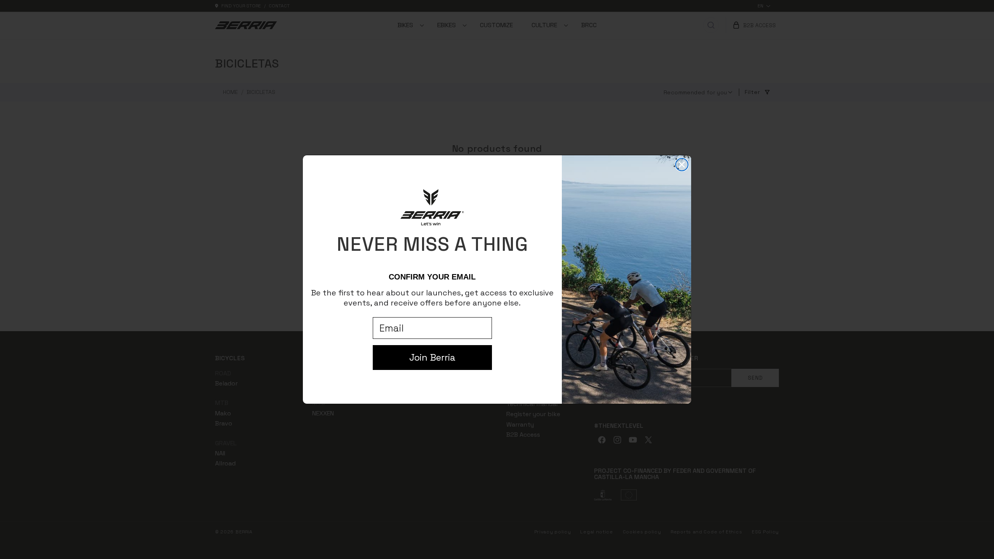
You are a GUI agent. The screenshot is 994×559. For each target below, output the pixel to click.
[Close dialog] (682, 164)
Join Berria (432, 357)
